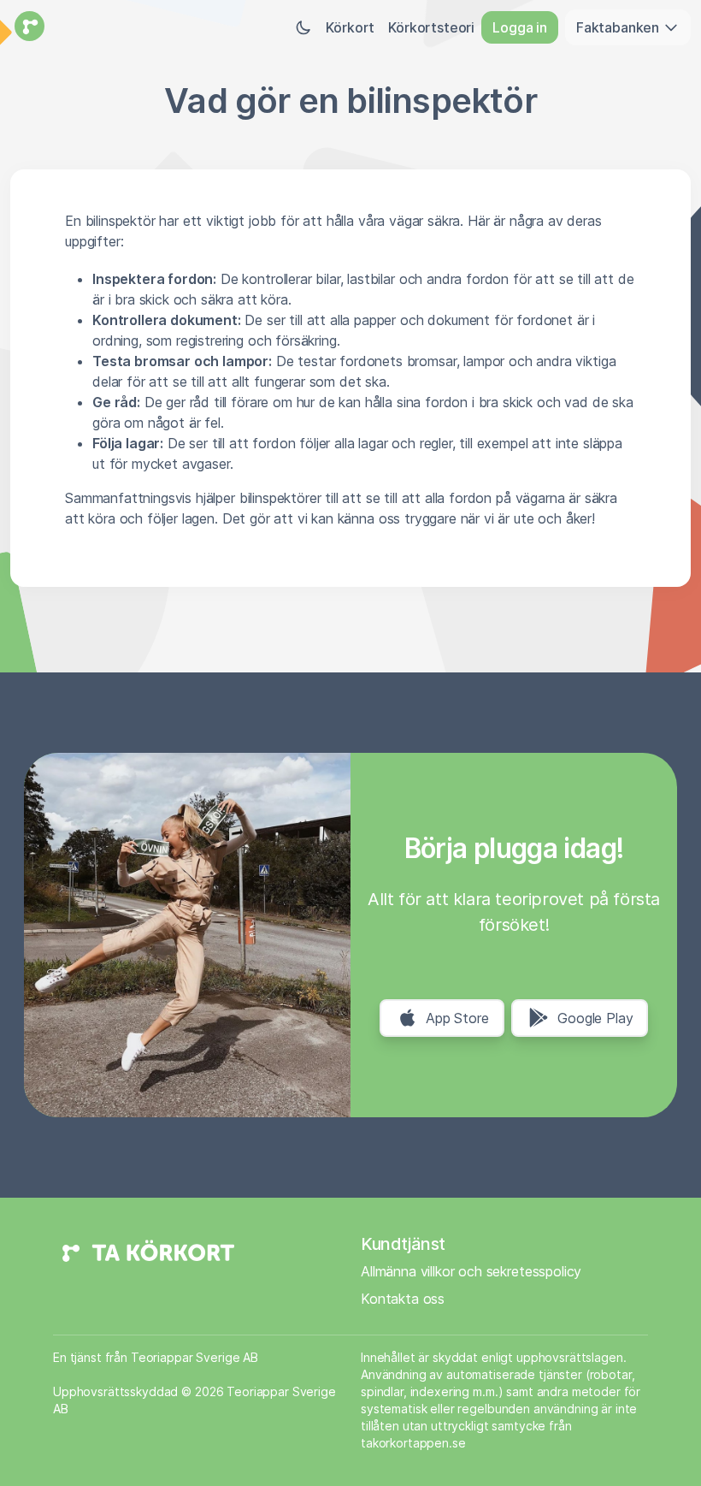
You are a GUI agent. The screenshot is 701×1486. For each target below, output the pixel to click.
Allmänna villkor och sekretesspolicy (471, 1271)
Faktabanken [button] (619, 27)
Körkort (350, 27)
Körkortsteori (431, 27)
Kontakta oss (403, 1298)
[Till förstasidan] (27, 27)
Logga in (519, 27)
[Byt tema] (303, 27)
